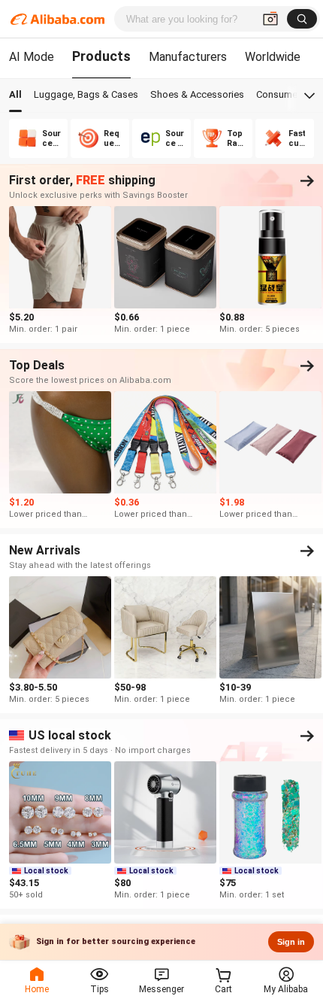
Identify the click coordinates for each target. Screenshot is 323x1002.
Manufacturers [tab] (188, 57)
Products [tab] (101, 56)
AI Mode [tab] (31, 57)
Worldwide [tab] (272, 57)
